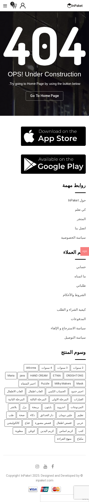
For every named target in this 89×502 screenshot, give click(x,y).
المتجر (81, 219)
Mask (79, 383)
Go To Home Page (44, 96)
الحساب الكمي (57, 391)
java (22, 375)
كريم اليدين (47, 431)
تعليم (80, 415)
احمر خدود (77, 391)
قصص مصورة (43, 423)
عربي (80, 423)
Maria (11, 375)
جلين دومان (65, 415)
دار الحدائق (46, 415)
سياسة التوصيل (75, 337)
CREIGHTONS (74, 375)
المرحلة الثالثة (38, 399)
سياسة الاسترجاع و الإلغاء (68, 328)
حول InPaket (77, 200)
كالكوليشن (13, 423)
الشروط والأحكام (74, 295)
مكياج (80, 438)
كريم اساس (66, 431)
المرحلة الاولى (60, 399)
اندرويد (61, 407)
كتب (80, 431)
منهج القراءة (64, 438)
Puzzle (45, 383)
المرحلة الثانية (16, 399)
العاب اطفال (35, 391)
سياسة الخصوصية (73, 238)
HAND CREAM (39, 375)
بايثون (48, 407)
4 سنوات (46, 367)
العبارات (78, 399)
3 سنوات (62, 367)
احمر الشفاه (28, 383)
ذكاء (32, 415)
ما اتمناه (80, 276)
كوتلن (31, 431)
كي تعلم (80, 210)
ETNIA (57, 375)
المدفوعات (78, 319)
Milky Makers (63, 383)
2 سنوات (78, 367)
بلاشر (13, 407)
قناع (27, 423)
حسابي (81, 267)
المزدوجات (77, 407)
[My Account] (23, 5)
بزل (24, 407)
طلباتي (81, 286)
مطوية (19, 431)
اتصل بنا (80, 228)
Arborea (31, 367)
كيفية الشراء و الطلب (71, 310)
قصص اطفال (64, 423)
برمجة (35, 407)
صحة (22, 415)
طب (11, 415)
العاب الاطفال (15, 391)
